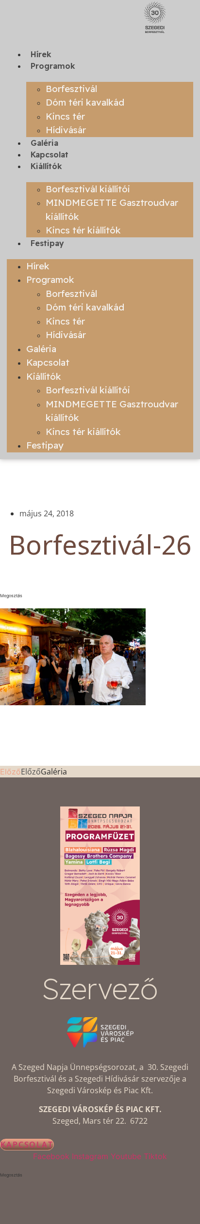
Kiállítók (46, 166)
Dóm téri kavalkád (85, 102)
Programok (53, 66)
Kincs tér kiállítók (83, 230)
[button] (100, 595)
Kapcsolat (49, 154)
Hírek (41, 54)
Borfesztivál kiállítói (88, 189)
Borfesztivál (71, 88)
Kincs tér (65, 116)
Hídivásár (66, 130)
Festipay (47, 243)
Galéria (44, 143)
